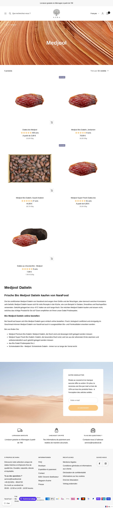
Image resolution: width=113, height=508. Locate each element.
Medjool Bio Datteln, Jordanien (83, 130)
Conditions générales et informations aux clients (77, 467)
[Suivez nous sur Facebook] (99, 464)
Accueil (6, 25)
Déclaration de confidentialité (74, 472)
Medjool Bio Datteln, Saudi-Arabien (30, 198)
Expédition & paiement (47, 469)
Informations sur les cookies (74, 476)
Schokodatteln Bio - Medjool (20, 346)
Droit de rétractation (70, 480)
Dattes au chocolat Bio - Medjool (29, 266)
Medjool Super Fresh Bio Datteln (21, 337)
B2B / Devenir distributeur (48, 477)
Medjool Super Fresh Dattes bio (83, 198)
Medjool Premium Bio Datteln (20, 334)
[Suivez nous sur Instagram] (106, 464)
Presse (41, 484)
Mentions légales (69, 462)
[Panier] (107, 13)
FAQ (40, 462)
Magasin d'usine (44, 481)
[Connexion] (103, 13)
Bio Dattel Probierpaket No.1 (23, 343)
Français (94, 13)
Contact (41, 473)
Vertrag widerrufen (70, 484)
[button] (109, 506)
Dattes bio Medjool (30, 130)
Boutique (41, 466)
